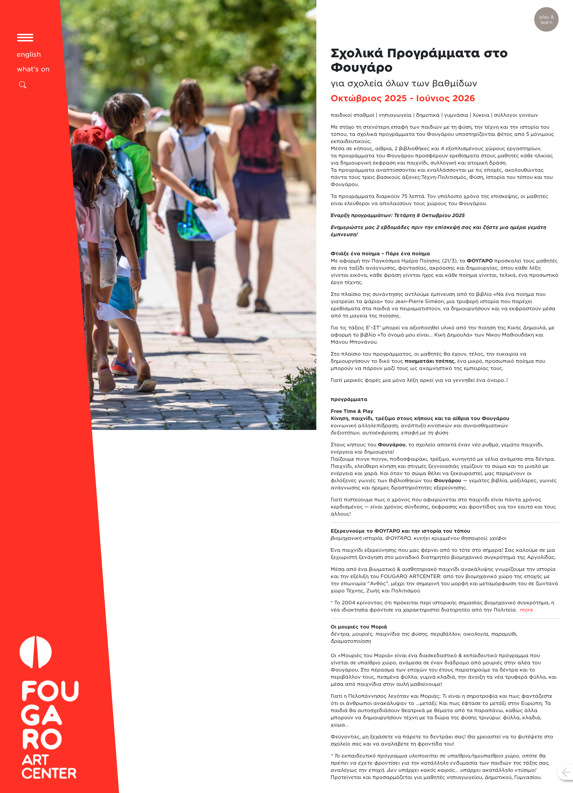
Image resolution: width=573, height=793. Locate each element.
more (526, 610)
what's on (33, 69)
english (29, 54)
